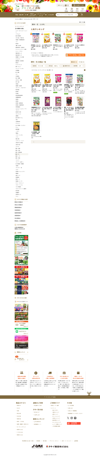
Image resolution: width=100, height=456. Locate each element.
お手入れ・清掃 (19, 80)
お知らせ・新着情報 (72, 410)
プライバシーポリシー (54, 441)
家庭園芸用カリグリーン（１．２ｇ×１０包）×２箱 (58, 46)
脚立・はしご (18, 66)
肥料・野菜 (18, 158)
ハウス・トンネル (19, 135)
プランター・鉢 (19, 167)
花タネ (18, 408)
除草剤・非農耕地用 (20, 105)
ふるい (17, 169)
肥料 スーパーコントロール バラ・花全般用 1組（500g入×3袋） (69, 109)
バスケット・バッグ (20, 140)
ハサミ (17, 137)
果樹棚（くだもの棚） (20, 57)
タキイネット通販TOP (19, 19)
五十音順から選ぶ (19, 28)
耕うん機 (17, 82)
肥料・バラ (18, 156)
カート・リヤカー (19, 51)
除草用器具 (18, 107)
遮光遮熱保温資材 (19, 95)
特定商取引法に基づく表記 (28, 441)
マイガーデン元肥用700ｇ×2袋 (79, 45)
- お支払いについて (56, 418)
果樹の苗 (19, 418)
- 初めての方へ (55, 410)
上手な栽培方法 (37, 421)
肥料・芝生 (18, 150)
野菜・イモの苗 (20, 421)
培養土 (17, 133)
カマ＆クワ (18, 59)
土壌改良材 (18, 121)
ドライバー (18, 123)
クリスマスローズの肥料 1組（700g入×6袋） (47, 109)
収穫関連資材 (18, 97)
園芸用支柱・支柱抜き (20, 47)
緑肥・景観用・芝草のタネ (22, 424)
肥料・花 (17, 154)
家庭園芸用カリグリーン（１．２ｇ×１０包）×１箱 (80, 86)
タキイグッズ (18, 114)
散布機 (17, 91)
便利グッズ (18, 175)
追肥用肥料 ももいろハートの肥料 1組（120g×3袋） (36, 46)
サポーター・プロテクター (21, 87)
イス (16, 41)
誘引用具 (17, 190)
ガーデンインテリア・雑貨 (21, 49)
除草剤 (17, 101)
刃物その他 (18, 144)
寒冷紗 (17, 62)
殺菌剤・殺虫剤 (19, 85)
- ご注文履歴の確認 (56, 426)
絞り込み (51, 65)
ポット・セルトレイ (20, 183)
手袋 (16, 119)
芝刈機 (17, 93)
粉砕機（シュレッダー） (20, 171)
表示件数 (75, 65)
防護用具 (17, 177)
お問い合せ (70, 408)
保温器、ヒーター (19, 181)
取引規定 (45, 441)
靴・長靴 (17, 72)
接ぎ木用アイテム (19, 117)
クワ (16, 74)
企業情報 (76, 441)
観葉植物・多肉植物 (20, 60)
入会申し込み (37, 414)
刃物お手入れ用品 (19, 142)
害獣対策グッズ (19, 53)
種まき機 (17, 138)
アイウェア (18, 34)
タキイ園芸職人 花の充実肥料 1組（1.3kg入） (69, 45)
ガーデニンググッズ (19, 26)
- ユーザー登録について (57, 424)
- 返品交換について (56, 420)
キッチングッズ (19, 64)
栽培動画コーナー (38, 424)
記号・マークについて (66, 441)
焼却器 (17, 99)
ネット (17, 127)
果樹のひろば (20, 435)
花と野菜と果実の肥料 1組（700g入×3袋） (80, 108)
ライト (17, 196)
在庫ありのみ (67, 65)
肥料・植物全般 (19, 152)
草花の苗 (19, 413)
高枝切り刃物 (18, 112)
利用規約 (38, 441)
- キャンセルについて (56, 422)
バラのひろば (20, 432)
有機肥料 (17, 192)
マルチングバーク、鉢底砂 (21, 188)
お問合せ (77, 10)
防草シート (18, 179)
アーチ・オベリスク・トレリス (21, 31)
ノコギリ (17, 131)
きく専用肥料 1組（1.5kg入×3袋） (35, 132)
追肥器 (17, 115)
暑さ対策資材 (18, 36)
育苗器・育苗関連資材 (20, 39)
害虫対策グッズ (19, 55)
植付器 (17, 43)
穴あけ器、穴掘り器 (20, 37)
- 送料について (55, 414)
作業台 (17, 84)
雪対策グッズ (18, 194)
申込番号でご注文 (38, 405)
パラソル (17, 146)
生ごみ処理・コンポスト (20, 125)
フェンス (17, 160)
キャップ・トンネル (20, 68)
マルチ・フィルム (19, 185)
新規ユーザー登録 (55, 405)
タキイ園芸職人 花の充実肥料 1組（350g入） (47, 45)
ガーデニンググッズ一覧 (28, 19)
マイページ (53, 408)
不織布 (17, 165)
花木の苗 (19, 416)
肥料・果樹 (18, 148)
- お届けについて (55, 412)
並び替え (34, 65)
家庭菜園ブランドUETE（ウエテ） (75, 413)
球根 (18, 410)
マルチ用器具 (18, 186)
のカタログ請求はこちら (22, 301)
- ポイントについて (56, 416)
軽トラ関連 (18, 78)
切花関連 (17, 70)
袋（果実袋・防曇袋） (20, 163)
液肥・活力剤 (18, 45)
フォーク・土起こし (20, 162)
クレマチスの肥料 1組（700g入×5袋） (57, 108)
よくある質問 (71, 405)
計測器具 (17, 76)
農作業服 (17, 129)
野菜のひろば (20, 429)
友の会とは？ (37, 412)
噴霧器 (17, 173)
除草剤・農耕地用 (19, 103)
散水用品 (17, 89)
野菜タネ (19, 405)
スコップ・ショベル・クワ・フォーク (21, 109)
